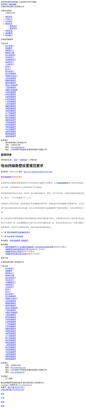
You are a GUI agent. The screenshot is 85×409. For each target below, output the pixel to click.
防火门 (8, 69)
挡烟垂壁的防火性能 (13, 251)
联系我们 (4, 4)
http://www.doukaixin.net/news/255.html (38, 172)
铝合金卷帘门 (10, 55)
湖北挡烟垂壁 (10, 118)
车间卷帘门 (9, 57)
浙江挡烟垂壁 (10, 115)
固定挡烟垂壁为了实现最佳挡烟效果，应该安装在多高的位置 (29, 247)
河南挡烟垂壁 (10, 127)
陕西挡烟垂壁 (10, 134)
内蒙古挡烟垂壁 (11, 90)
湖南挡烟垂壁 (10, 120)
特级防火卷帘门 (11, 76)
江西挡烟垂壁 (10, 122)
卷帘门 (8, 67)
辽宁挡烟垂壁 (10, 113)
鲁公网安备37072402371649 (13, 390)
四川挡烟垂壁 (10, 74)
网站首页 (8, 17)
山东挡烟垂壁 (10, 78)
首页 (15, 160)
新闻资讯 (13, 28)
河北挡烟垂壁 (10, 129)
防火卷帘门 (9, 46)
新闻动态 (8, 24)
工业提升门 (9, 64)
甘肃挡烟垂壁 (10, 97)
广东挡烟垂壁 (10, 101)
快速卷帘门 (9, 62)
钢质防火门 (9, 50)
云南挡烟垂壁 (10, 99)
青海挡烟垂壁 (10, 94)
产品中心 (8, 19)
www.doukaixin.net (17, 147)
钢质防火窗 (9, 53)
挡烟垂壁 (8, 48)
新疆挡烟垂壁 (10, 83)
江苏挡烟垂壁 (10, 104)
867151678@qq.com (18, 367)
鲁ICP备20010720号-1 (16, 387)
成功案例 (8, 33)
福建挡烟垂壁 (10, 106)
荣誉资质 (8, 31)
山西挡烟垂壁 (10, 131)
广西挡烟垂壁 (10, 87)
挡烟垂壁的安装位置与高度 (16, 254)
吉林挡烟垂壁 (10, 111)
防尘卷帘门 (9, 71)
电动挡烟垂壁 (6, 177)
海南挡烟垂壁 (10, 136)
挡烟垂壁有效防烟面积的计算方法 (18, 249)
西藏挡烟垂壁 (10, 80)
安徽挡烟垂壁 (10, 108)
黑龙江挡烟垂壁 (11, 85)
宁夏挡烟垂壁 (10, 92)
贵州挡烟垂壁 (10, 125)
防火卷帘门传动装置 (15, 236)
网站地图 (12, 4)
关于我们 (8, 21)
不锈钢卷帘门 (10, 60)
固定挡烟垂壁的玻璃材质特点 (18, 232)
